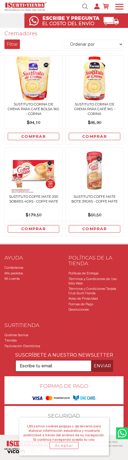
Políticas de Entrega (83, 273)
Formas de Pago (80, 304)
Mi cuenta (12, 278)
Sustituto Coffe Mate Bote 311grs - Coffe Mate (94, 199)
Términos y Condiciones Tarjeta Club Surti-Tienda (92, 291)
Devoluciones (78, 309)
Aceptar (64, 445)
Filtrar (12, 44)
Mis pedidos (13, 273)
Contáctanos (13, 267)
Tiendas (10, 340)
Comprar (33, 136)
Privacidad (111, 441)
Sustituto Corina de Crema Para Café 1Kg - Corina (94, 109)
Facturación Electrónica (22, 346)
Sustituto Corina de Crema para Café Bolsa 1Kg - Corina (33, 109)
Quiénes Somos (16, 335)
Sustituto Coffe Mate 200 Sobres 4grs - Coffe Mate (33, 199)
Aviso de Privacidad (83, 298)
